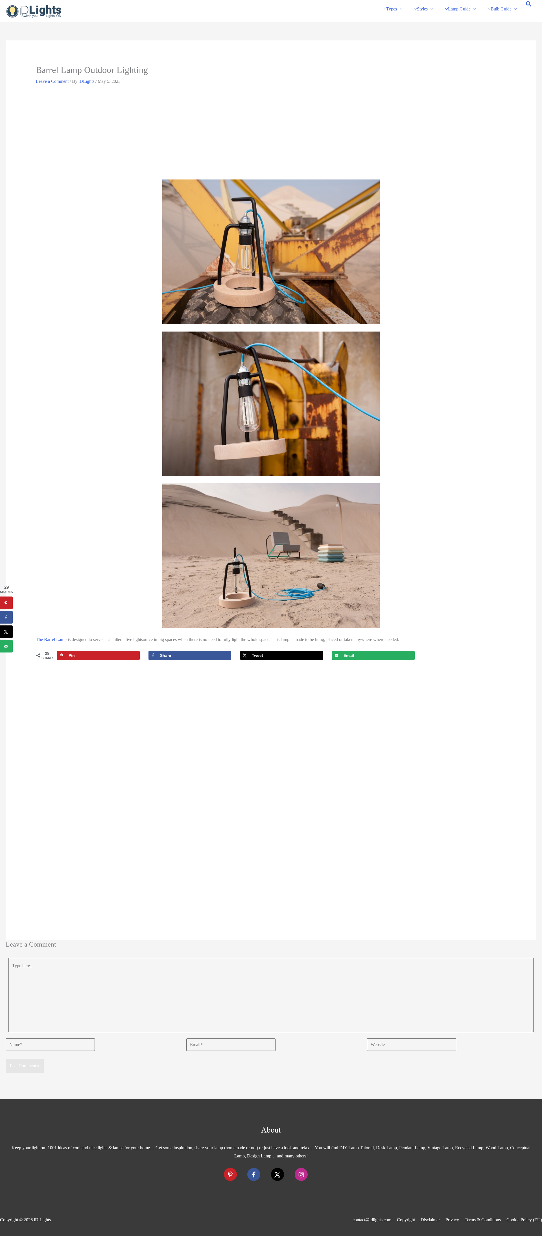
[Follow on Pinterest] (230, 1174)
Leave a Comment (52, 81)
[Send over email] (6, 646)
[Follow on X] (277, 1174)
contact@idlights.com (372, 1219)
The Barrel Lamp (51, 639)
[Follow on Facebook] (253, 1174)
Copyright (406, 1219)
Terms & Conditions (483, 1219)
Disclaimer (430, 1219)
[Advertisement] (271, 134)
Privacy (452, 1219)
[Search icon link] (529, 4)
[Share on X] (6, 631)
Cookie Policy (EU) (524, 1219)
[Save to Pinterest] (6, 603)
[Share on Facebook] (6, 617)
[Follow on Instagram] (301, 1174)
